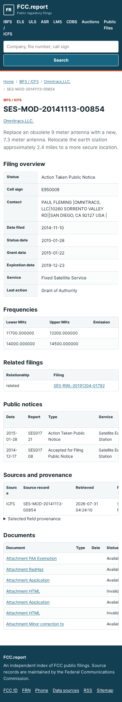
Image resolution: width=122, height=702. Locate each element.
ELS (20, 21)
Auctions (90, 21)
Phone (41, 690)
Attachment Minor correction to (35, 623)
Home (8, 81)
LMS (57, 21)
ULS (32, 21)
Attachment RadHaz (25, 569)
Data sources (66, 690)
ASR (45, 21)
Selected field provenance (34, 518)
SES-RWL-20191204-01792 (79, 385)
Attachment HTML (23, 591)
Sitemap (105, 690)
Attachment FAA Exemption (31, 558)
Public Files (110, 24)
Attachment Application (28, 580)
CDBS (71, 21)
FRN (26, 690)
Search (61, 60)
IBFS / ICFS (7, 27)
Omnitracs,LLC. (57, 81)
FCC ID (10, 690)
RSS (88, 690)
